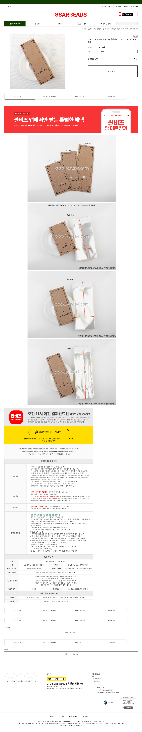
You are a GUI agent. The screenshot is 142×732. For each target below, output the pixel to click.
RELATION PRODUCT (50, 97)
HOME (84, 29)
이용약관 (85, 717)
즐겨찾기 (10, 6)
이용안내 (61, 717)
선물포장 (90, 29)
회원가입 (110, 6)
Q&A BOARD (111, 97)
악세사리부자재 (105, 23)
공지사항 (20, 681)
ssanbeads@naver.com (116, 724)
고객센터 (126, 6)
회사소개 (51, 717)
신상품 (37, 23)
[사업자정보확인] (75, 722)
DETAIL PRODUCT (20, 97)
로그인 (104, 6)
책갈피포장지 (97, 29)
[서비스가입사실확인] (115, 692)
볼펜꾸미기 (82, 23)
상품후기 (27, 681)
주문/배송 (33, 681)
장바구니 (134, 6)
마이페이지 (118, 6)
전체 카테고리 (15, 23)
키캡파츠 (59, 23)
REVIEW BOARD (80, 97)
